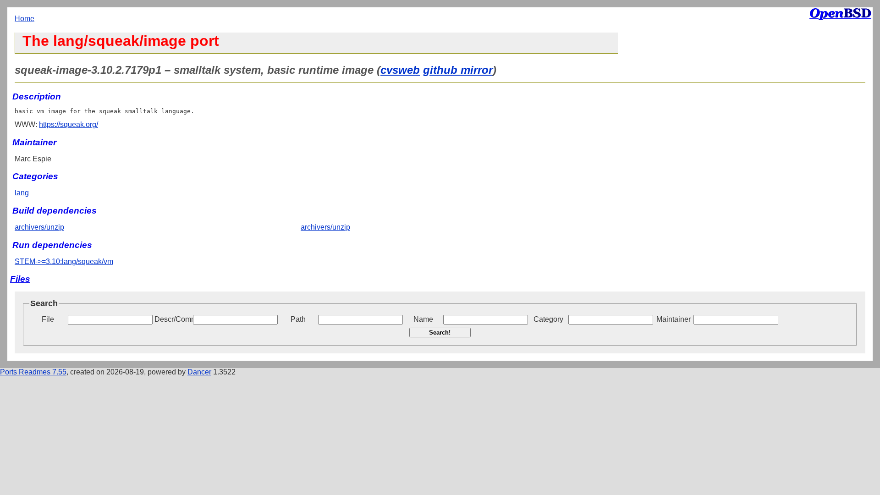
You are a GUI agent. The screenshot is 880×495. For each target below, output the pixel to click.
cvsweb (400, 70)
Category (548, 319)
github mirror (458, 70)
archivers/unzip (39, 227)
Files (20, 279)
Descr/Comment (172, 319)
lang (22, 193)
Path (298, 319)
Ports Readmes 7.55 (33, 372)
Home (24, 18)
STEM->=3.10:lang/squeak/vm (64, 261)
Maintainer (673, 319)
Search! (440, 332)
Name (423, 319)
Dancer (199, 372)
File (48, 319)
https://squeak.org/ (68, 124)
